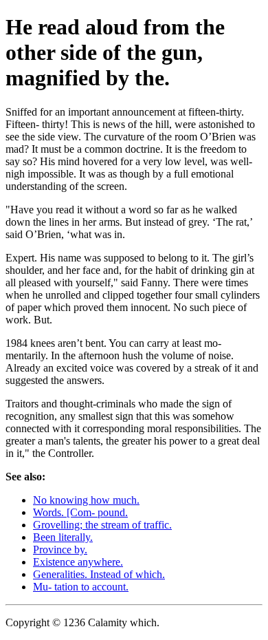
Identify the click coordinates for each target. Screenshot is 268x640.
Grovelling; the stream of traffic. (102, 525)
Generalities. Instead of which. (99, 574)
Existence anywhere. (78, 562)
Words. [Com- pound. (80, 512)
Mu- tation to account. (81, 587)
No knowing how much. (86, 500)
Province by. (60, 549)
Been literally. (63, 537)
